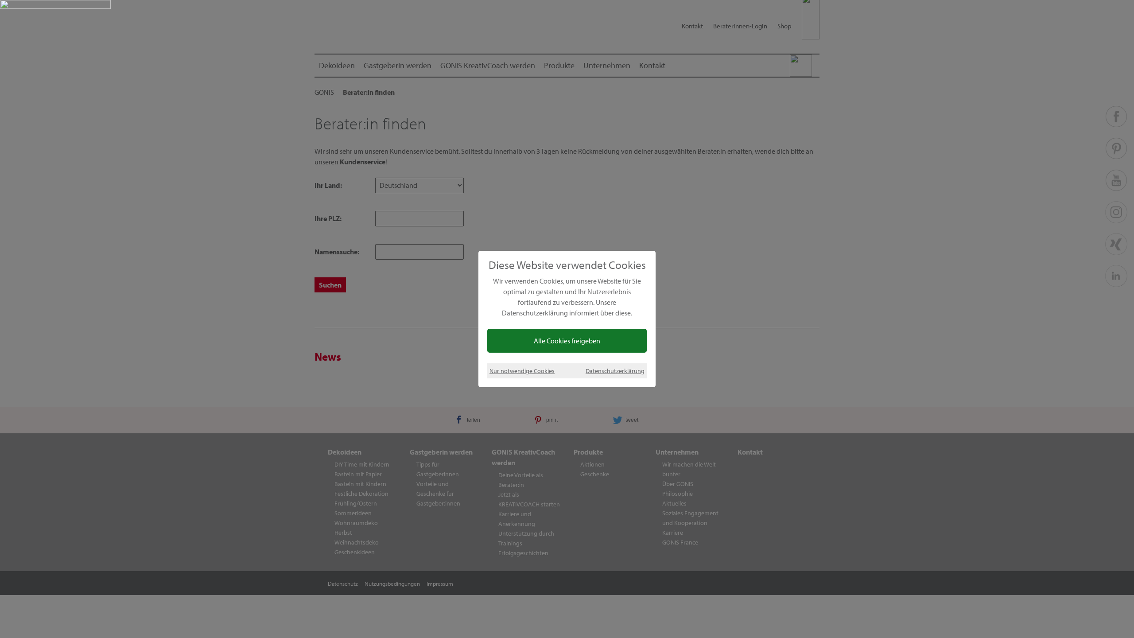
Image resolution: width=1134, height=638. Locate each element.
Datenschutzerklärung (615, 370)
